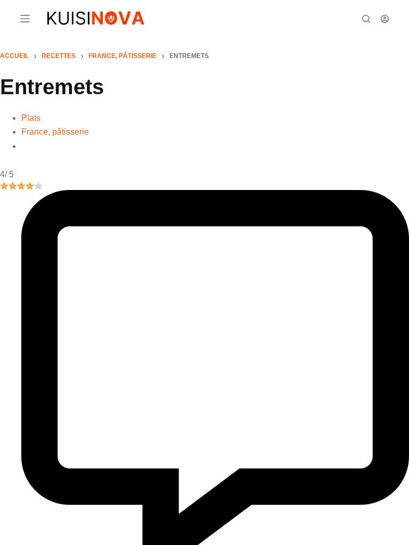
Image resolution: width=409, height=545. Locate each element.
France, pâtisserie (57, 132)
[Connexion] (385, 19)
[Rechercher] (366, 19)
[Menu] (25, 18)
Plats (31, 118)
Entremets (52, 86)
